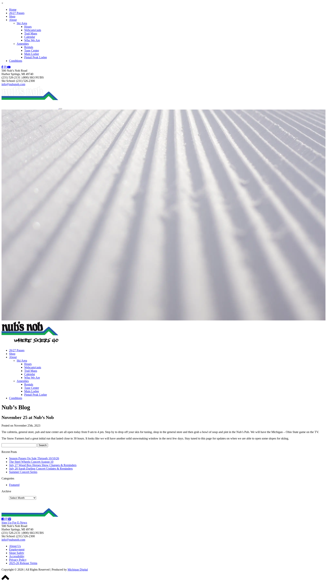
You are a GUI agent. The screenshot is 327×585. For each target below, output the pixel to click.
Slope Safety (16, 552)
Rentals (28, 47)
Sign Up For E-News (14, 522)
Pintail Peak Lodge (35, 57)
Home (12, 9)
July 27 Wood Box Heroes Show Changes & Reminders (42, 465)
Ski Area (22, 23)
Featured (14, 484)
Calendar (29, 36)
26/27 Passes (16, 13)
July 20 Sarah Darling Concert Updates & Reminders (41, 468)
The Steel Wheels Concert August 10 (31, 461)
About (13, 19)
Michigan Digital (78, 569)
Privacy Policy (17, 559)
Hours (28, 26)
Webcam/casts (32, 30)
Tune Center (31, 50)
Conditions (15, 60)
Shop (12, 16)
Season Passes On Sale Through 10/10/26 (34, 458)
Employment (16, 549)
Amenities (23, 43)
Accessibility (16, 556)
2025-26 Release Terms (23, 563)
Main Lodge (31, 54)
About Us (15, 546)
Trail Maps (30, 33)
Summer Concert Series (23, 472)
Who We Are (32, 40)
